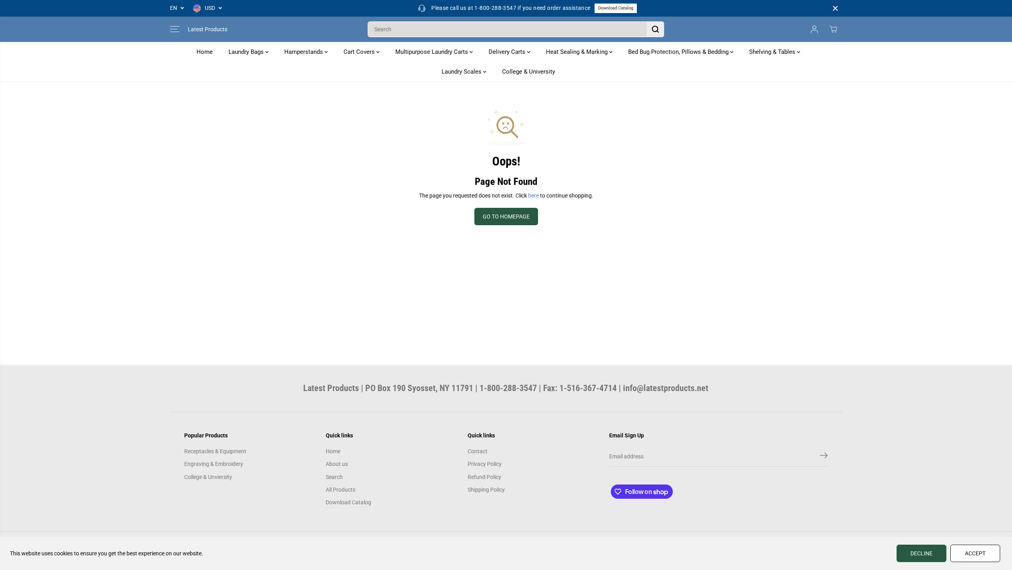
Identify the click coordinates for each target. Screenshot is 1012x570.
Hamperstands (304, 51)
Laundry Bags (246, 51)
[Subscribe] (824, 457)
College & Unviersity (208, 477)
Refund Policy (484, 477)
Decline (921, 553)
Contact (477, 451)
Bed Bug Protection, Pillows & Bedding (679, 51)
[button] (174, 29)
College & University (528, 71)
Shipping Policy (486, 489)
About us (337, 464)
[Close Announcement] (835, 8)
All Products (340, 489)
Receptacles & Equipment (215, 451)
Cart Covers (360, 51)
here (533, 195)
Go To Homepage (506, 216)
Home (204, 51)
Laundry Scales (462, 71)
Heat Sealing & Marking (577, 51)
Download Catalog (615, 8)
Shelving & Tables (773, 51)
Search (334, 477)
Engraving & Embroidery (213, 464)
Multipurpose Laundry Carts (432, 51)
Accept (975, 553)
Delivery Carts (508, 51)
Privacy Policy (485, 464)
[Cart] (833, 29)
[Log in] (814, 29)
